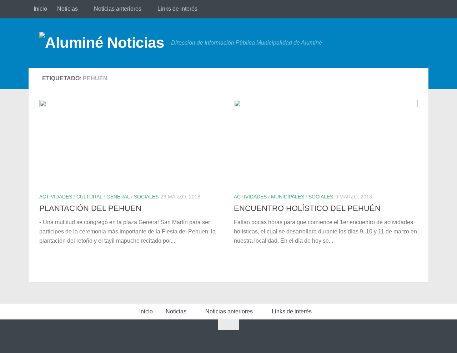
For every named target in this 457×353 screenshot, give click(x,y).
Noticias (67, 9)
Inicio (40, 9)
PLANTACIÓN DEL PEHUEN (90, 208)
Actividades (55, 197)
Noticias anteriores (117, 9)
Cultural (89, 197)
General (118, 197)
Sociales (146, 197)
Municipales (287, 197)
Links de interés (177, 9)
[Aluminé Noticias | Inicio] (101, 43)
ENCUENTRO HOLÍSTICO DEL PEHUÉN (307, 208)
